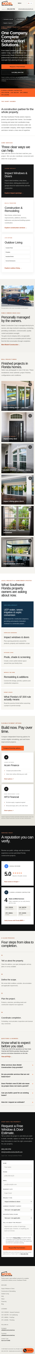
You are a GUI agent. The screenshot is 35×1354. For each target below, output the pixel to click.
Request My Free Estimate (17, 1248)
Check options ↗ (8, 779)
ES (31, 3)
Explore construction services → (16, 227)
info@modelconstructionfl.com (25, 9)
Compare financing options (12, 748)
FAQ (2, 1296)
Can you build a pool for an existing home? (15, 1094)
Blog (2, 1304)
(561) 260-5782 (8, 9)
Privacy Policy (17, 1237)
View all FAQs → (6, 1056)
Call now (30, 1350)
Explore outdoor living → (13, 268)
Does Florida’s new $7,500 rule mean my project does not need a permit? (15, 1085)
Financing (3, 1301)
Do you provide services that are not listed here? (15, 1075)
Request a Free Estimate (17, 66)
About (2, 1299)
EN (28, 3)
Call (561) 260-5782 (17, 72)
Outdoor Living (13, 242)
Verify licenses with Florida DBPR (14, 920)
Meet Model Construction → (10, 344)
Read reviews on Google (11, 881)
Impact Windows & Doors (16, 174)
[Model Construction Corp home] (7, 3)
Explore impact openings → (14, 193)
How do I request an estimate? (13, 1102)
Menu (20, 3)
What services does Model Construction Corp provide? (12, 1066)
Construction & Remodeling (13, 209)
